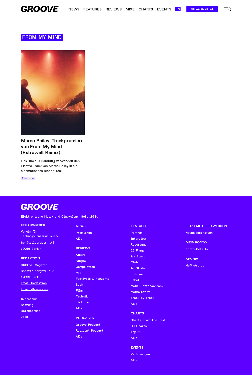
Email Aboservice (34, 289)
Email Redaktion (34, 283)
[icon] (227, 9)
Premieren (27, 178)
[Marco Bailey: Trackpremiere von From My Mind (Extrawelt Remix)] (53, 92)
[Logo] (40, 9)
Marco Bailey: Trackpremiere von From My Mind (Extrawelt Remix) (52, 146)
